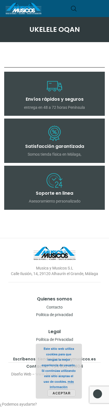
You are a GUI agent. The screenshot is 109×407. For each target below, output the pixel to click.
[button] (101, 8)
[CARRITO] (82, 8)
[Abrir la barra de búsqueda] (74, 8)
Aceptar (62, 393)
